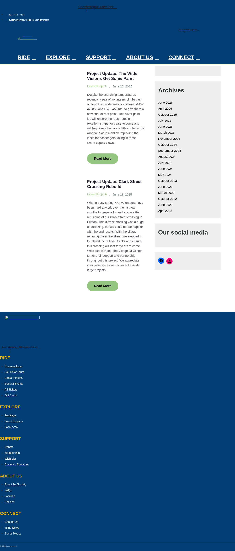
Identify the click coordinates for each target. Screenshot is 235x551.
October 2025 (167, 114)
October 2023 (167, 180)
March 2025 (166, 132)
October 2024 (167, 144)
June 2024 (165, 168)
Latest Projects (97, 86)
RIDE (24, 57)
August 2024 (166, 156)
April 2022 (165, 211)
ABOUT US (139, 57)
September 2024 (169, 150)
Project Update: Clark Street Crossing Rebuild (114, 184)
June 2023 (165, 186)
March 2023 (166, 192)
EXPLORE (58, 57)
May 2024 (165, 174)
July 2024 (164, 162)
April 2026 (165, 108)
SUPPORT (98, 57)
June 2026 (165, 102)
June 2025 (165, 126)
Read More (102, 158)
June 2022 (165, 205)
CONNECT (181, 57)
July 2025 (164, 120)
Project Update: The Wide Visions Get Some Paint (112, 76)
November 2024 (169, 138)
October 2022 (167, 199)
